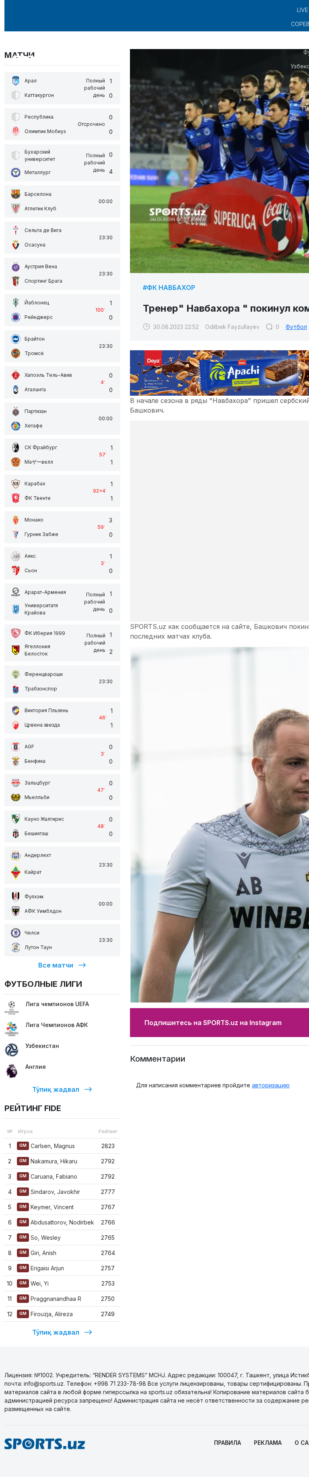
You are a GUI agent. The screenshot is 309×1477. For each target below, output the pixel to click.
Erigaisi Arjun (41, 1268)
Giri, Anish (37, 1252)
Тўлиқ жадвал (55, 1089)
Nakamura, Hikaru (48, 1161)
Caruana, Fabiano (48, 1176)
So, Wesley (40, 1237)
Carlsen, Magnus (47, 1145)
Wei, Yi (34, 1283)
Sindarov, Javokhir (49, 1191)
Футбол (296, 326)
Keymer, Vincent (46, 1207)
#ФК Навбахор (169, 287)
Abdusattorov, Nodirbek (56, 1222)
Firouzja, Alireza (46, 1314)
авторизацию (271, 1085)
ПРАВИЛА (227, 1442)
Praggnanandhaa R (50, 1298)
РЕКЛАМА (268, 1442)
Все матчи (55, 965)
